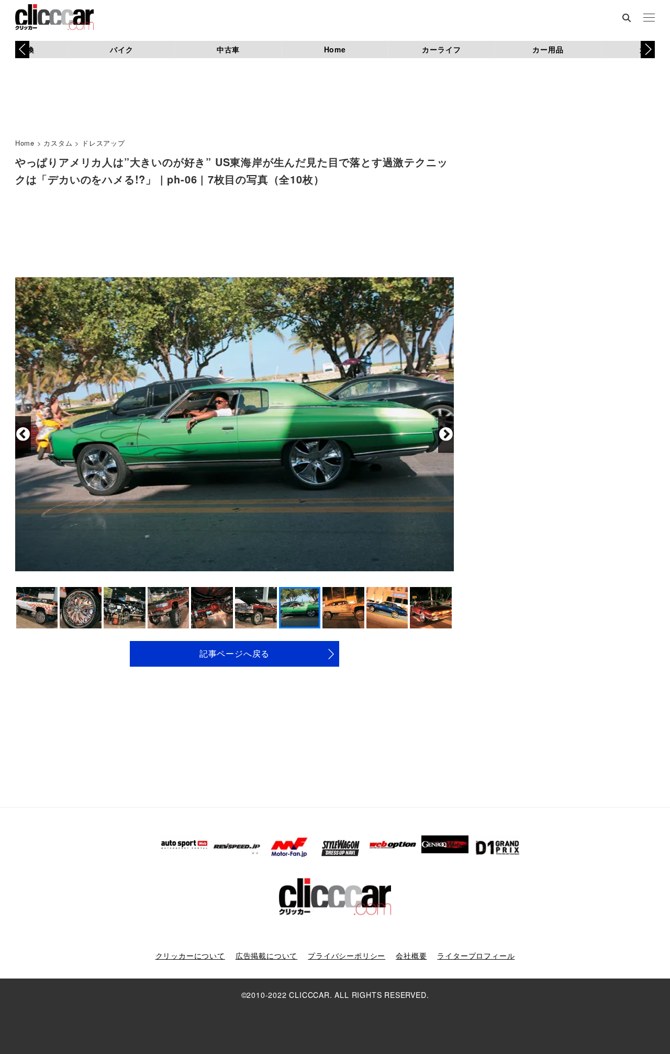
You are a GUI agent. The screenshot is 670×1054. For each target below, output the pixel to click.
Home (335, 49)
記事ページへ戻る (234, 653)
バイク (121, 49)
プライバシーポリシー (346, 955)
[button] (648, 49)
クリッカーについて (190, 955)
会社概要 (411, 955)
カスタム (57, 143)
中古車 (228, 49)
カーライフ (441, 49)
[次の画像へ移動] (446, 434)
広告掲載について (266, 955)
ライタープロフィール (476, 955)
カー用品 (547, 49)
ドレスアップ (103, 143)
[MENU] (649, 18)
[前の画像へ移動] (23, 434)
